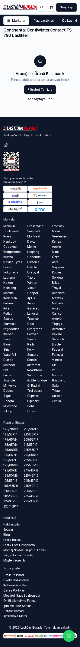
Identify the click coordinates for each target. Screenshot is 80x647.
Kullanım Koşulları (15, 585)
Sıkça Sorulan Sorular (18, 555)
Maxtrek (58, 298)
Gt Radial (33, 385)
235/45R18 (31, 465)
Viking (7, 411)
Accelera (58, 293)
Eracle (56, 344)
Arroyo (57, 318)
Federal (57, 349)
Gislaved (33, 308)
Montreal (33, 236)
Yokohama (10, 272)
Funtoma (33, 262)
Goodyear (10, 246)
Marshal (8, 293)
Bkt (5, 370)
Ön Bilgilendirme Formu (19, 600)
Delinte (32, 267)
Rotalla (32, 360)
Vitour (31, 288)
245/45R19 (31, 480)
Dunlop (8, 360)
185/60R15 (10, 450)
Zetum (56, 401)
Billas (55, 282)
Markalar (18, 20)
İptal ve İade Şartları (17, 606)
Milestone (10, 406)
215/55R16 (10, 491)
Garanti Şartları (13, 611)
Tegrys (57, 324)
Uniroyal (33, 272)
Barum (7, 344)
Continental (11, 231)
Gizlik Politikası (13, 575)
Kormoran (10, 298)
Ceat (30, 324)
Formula (57, 354)
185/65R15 (10, 455)
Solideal (57, 277)
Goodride (34, 257)
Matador (9, 365)
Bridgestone (12, 252)
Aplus (31, 298)
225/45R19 (31, 475)
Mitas (55, 252)
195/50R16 (10, 475)
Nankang (9, 288)
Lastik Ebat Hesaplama (19, 545)
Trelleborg (34, 390)
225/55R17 (31, 450)
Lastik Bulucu (12, 540)
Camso (57, 313)
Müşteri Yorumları (15, 560)
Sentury (32, 354)
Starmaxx (9, 324)
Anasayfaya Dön (40, 99)
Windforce (34, 375)
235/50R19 (31, 486)
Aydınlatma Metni (15, 616)
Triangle (9, 380)
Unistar (57, 396)
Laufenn (9, 277)
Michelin (9, 226)
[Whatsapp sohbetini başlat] (69, 636)
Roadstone (35, 370)
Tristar (56, 390)
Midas (56, 231)
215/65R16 (10, 501)
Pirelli (7, 236)
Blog (6, 534)
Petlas (7, 313)
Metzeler (58, 303)
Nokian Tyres (12, 262)
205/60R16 (11, 496)
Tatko (31, 277)
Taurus (8, 318)
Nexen (8, 282)
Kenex (56, 241)
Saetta (31, 339)
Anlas (31, 303)
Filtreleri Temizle (40, 89)
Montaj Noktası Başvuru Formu (24, 550)
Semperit (33, 231)
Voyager (58, 267)
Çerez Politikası (14, 590)
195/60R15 (10, 465)
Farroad (32, 334)
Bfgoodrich (11, 329)
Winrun (32, 282)
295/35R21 (31, 501)
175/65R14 (10, 439)
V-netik (57, 360)
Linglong (33, 252)
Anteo (56, 308)
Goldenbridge (37, 380)
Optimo (32, 411)
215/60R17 (31, 455)
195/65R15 (10, 470)
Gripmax (33, 396)
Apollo (56, 246)
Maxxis (57, 375)
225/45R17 (10, 506)
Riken (7, 308)
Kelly (30, 349)
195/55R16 (10, 480)
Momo (31, 246)
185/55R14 (10, 434)
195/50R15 (10, 460)
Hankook (9, 241)
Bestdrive (58, 329)
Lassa (7, 267)
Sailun (56, 385)
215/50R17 (31, 429)
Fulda (7, 375)
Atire (55, 262)
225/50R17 (31, 434)
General (9, 401)
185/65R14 (10, 444)
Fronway (58, 226)
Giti (54, 365)
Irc (53, 370)
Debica (8, 390)
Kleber (8, 334)
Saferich (58, 339)
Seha (31, 406)
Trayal (56, 288)
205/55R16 (10, 486)
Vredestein (60, 236)
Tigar (7, 396)
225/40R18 (31, 460)
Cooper (32, 293)
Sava (6, 339)
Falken (8, 303)
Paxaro (57, 334)
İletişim (8, 529)
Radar (31, 344)
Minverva (9, 385)
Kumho (8, 257)
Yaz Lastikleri (44, 20)
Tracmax (33, 318)
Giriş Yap (66, 7)
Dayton (32, 241)
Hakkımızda (11, 524)
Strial (6, 349)
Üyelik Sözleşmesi (16, 580)
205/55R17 (31, 439)
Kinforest (33, 365)
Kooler (56, 272)
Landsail (33, 313)
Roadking (58, 380)
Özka (56, 257)
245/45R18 (31, 470)
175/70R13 (10, 429)
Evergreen (34, 329)
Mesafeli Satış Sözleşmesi (21, 595)
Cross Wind (35, 226)
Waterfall (9, 354)
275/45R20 (31, 496)
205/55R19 (31, 491)
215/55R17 (31, 444)
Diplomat (33, 401)
